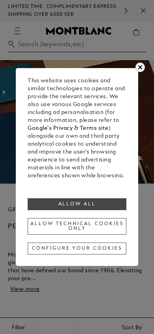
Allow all (77, 204)
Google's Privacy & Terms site (68, 128)
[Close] (140, 67)
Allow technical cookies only (77, 226)
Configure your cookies (77, 248)
